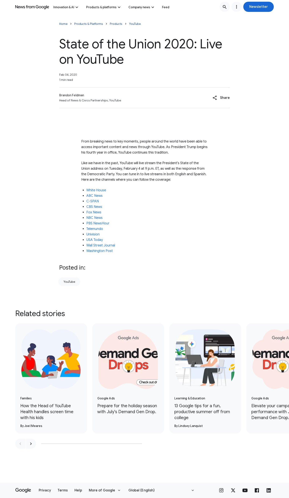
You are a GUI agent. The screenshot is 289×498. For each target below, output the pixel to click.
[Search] (225, 7)
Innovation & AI (63, 7)
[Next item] (31, 444)
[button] (258, 7)
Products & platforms (101, 7)
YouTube (135, 24)
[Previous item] (20, 444)
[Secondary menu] (236, 7)
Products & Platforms (88, 24)
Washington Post (99, 251)
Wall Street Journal (100, 245)
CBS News (94, 207)
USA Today (94, 240)
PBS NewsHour (97, 223)
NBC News (94, 218)
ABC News (94, 196)
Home (63, 24)
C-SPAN (92, 201)
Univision (93, 234)
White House (96, 190)
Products (116, 24)
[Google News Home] (32, 7)
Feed (165, 7)
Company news (139, 7)
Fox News (93, 212)
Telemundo (94, 229)
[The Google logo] (23, 490)
